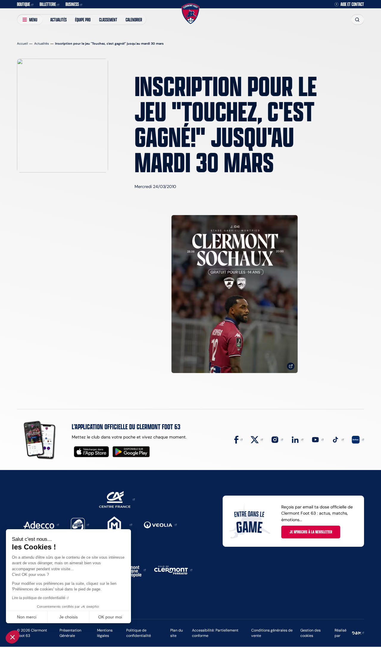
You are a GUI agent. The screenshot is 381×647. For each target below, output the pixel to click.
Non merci (26, 617)
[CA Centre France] (117, 499)
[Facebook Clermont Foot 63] (238, 439)
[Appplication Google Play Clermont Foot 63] (131, 451)
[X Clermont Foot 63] (257, 439)
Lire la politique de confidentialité (38, 598)
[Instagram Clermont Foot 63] (277, 439)
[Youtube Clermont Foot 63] (317, 439)
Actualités (58, 19)
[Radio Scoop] (80, 524)
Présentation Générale (70, 633)
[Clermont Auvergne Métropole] (132, 569)
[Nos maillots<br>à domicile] (234, 294)
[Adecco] (41, 524)
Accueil (22, 44)
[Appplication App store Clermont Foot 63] (91, 451)
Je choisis (68, 617)
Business (72, 4)
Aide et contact (352, 4)
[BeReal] (358, 439)
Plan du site (176, 633)
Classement (108, 19)
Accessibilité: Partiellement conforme (215, 633)
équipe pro (82, 19)
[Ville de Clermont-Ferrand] (173, 569)
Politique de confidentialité (138, 633)
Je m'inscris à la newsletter (311, 532)
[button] (12, 637)
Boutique (23, 4)
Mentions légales (105, 633)
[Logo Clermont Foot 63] (190, 14)
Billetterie (48, 4)
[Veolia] (160, 524)
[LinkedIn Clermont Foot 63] (297, 439)
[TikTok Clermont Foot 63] (338, 439)
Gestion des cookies (310, 633)
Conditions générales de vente (272, 633)
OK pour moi (110, 617)
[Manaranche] (116, 524)
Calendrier (134, 19)
